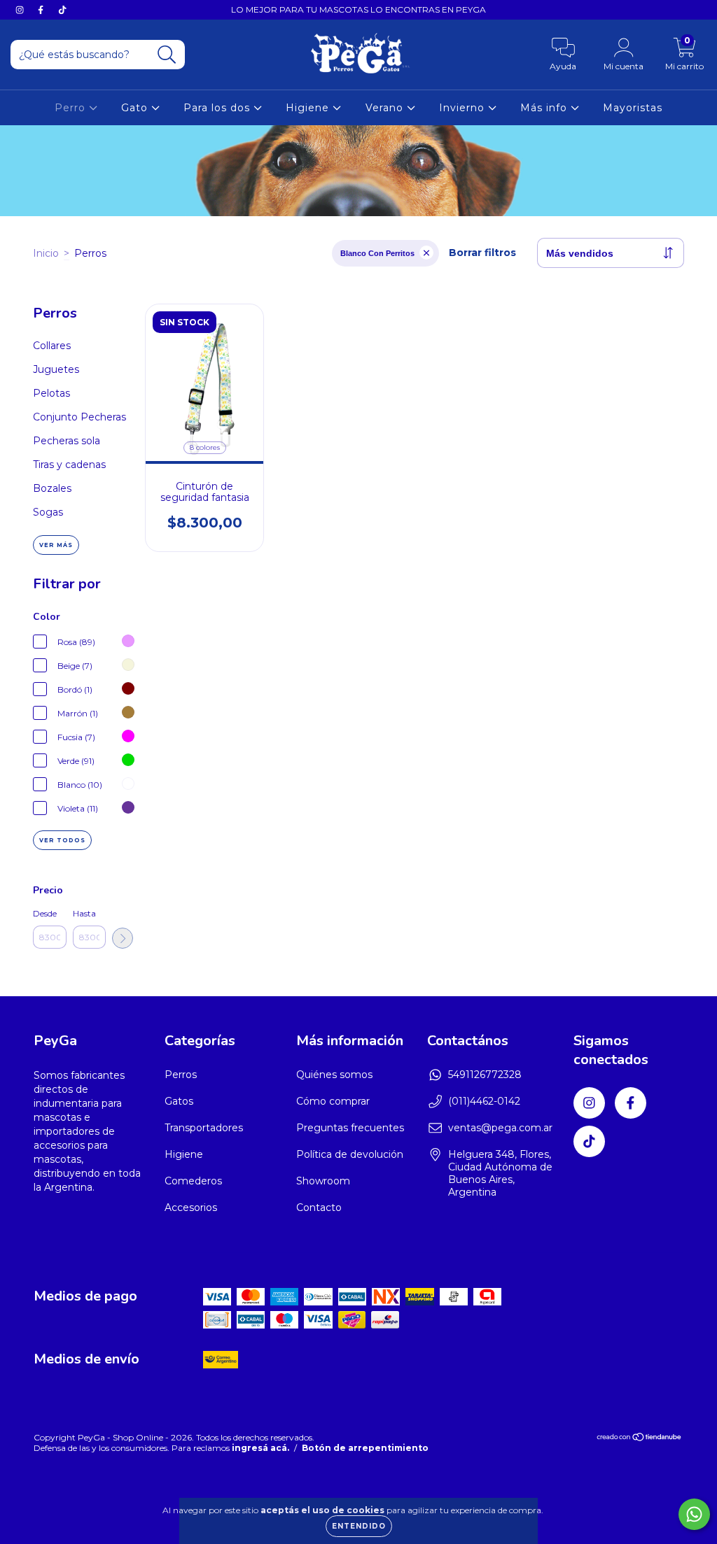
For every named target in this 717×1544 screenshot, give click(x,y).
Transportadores (204, 1127)
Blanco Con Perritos (377, 253)
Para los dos (218, 107)
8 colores (205, 447)
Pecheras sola (66, 440)
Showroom (323, 1181)
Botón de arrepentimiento (365, 1448)
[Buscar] (167, 54)
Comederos (193, 1181)
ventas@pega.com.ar (500, 1127)
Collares (52, 345)
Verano (386, 107)
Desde (45, 913)
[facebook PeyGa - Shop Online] (42, 9)
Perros (181, 1074)
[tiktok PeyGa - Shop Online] (62, 9)
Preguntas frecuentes (350, 1127)
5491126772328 (485, 1074)
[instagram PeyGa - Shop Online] (21, 9)
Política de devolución (349, 1154)
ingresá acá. (260, 1448)
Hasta (84, 913)
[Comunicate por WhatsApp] (694, 1514)
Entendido (359, 1526)
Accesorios (191, 1207)
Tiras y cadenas (69, 464)
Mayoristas (632, 107)
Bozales (52, 488)
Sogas (48, 512)
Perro (72, 107)
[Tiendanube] (639, 1438)
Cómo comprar (333, 1101)
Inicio (46, 253)
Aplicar (122, 938)
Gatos (179, 1101)
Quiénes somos (334, 1074)
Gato (136, 107)
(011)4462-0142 (484, 1101)
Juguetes (56, 369)
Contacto (319, 1207)
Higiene (309, 107)
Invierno (463, 107)
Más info (545, 107)
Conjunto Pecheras (79, 417)
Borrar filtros (482, 252)
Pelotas (51, 393)
